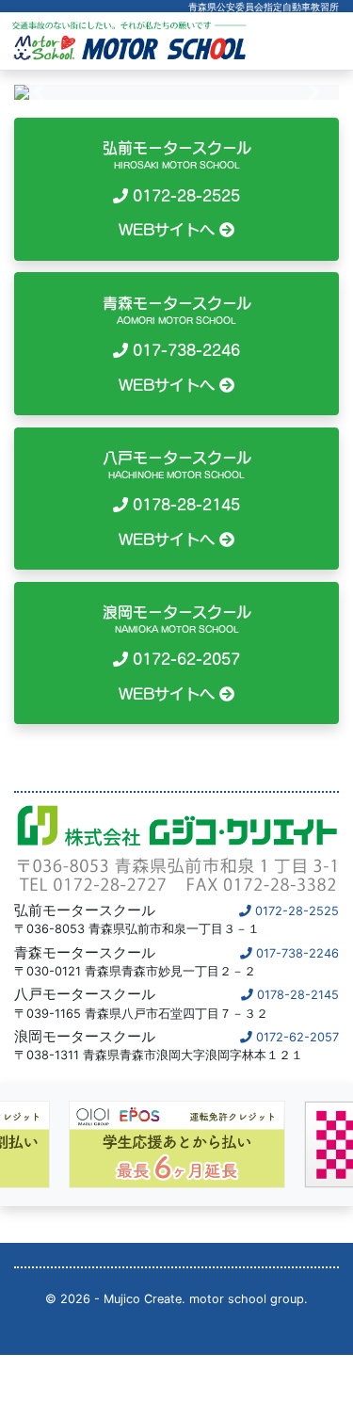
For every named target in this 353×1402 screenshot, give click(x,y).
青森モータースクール (177, 344)
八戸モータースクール (177, 498)
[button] (38, 92)
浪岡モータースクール (177, 652)
